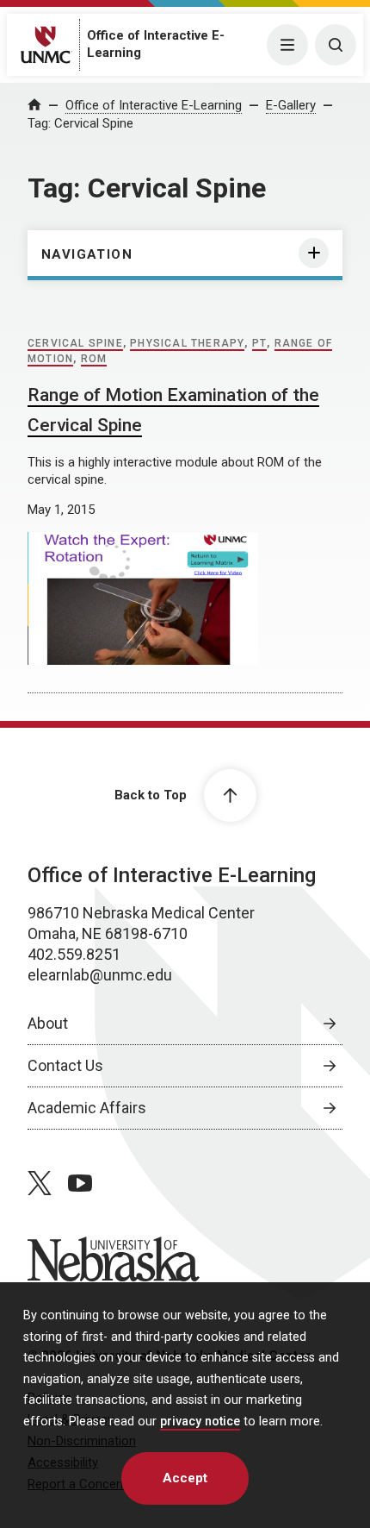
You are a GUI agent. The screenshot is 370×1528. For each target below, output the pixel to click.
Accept (185, 1478)
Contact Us (65, 1065)
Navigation (87, 254)
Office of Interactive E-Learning (153, 105)
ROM (94, 359)
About (48, 1023)
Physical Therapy (187, 343)
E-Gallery (291, 105)
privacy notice (200, 1421)
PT (259, 343)
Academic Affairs (87, 1108)
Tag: (80, 123)
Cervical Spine (75, 343)
